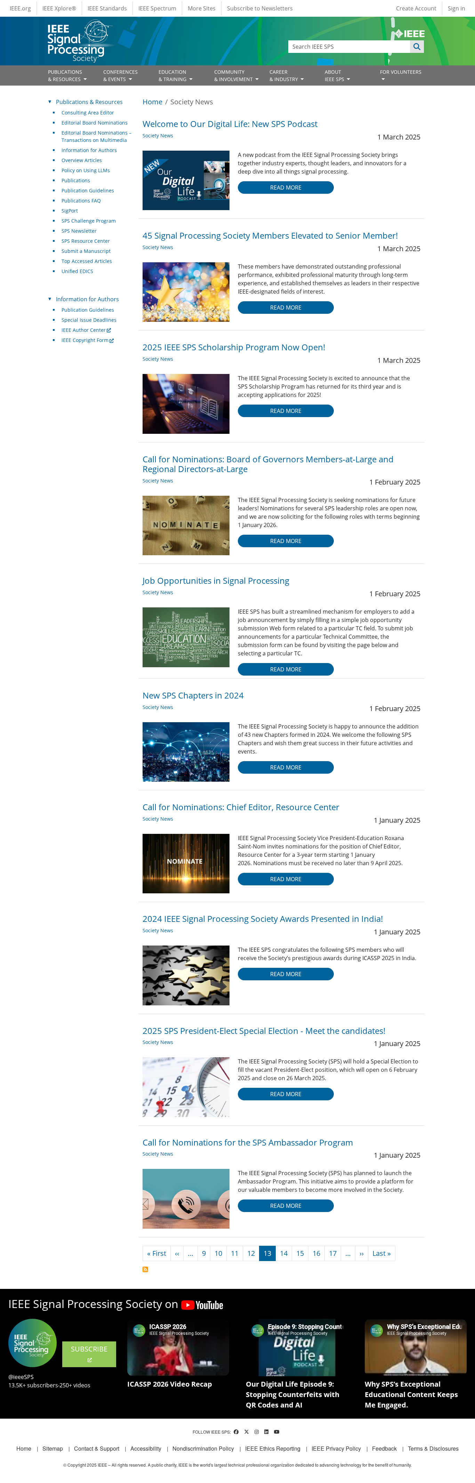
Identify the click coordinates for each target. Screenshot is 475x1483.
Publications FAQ (81, 200)
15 (300, 1253)
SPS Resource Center (86, 241)
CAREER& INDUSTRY (284, 75)
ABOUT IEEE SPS (335, 75)
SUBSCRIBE (89, 1349)
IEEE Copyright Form (85, 340)
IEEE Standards (107, 8)
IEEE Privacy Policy (336, 1448)
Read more (285, 187)
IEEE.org (20, 8)
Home (152, 101)
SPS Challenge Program (89, 220)
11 (235, 1253)
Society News (158, 135)
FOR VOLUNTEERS (400, 72)
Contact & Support (96, 1448)
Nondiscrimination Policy (203, 1448)
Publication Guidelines (88, 190)
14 (284, 1253)
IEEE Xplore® (59, 8)
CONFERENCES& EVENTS (120, 75)
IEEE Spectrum (157, 8)
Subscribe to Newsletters (260, 8)
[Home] (79, 25)
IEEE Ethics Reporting (272, 1448)
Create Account (416, 8)
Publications (76, 180)
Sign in (456, 8)
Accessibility (145, 1448)
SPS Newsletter (79, 231)
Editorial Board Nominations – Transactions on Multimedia (96, 136)
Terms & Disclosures (433, 1448)
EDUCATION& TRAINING (173, 75)
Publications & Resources (89, 102)
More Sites (202, 8)
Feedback (384, 1448)
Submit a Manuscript (86, 251)
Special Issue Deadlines (89, 320)
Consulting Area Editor (88, 112)
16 (316, 1253)
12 (251, 1253)
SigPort (70, 210)
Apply (417, 46)
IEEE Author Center (84, 330)
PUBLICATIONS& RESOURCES (65, 75)
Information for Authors (89, 150)
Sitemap (52, 1448)
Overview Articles (82, 160)
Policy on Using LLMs (86, 170)
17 (333, 1253)
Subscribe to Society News (145, 1269)
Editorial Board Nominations (95, 122)
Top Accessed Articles (87, 261)
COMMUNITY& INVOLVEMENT (234, 75)
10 (218, 1253)
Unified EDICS (77, 271)
